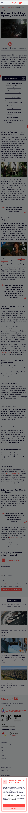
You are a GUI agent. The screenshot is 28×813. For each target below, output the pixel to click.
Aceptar (14, 805)
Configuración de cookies (13, 795)
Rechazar (14, 808)
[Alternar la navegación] (2, 2)
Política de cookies (11, 799)
